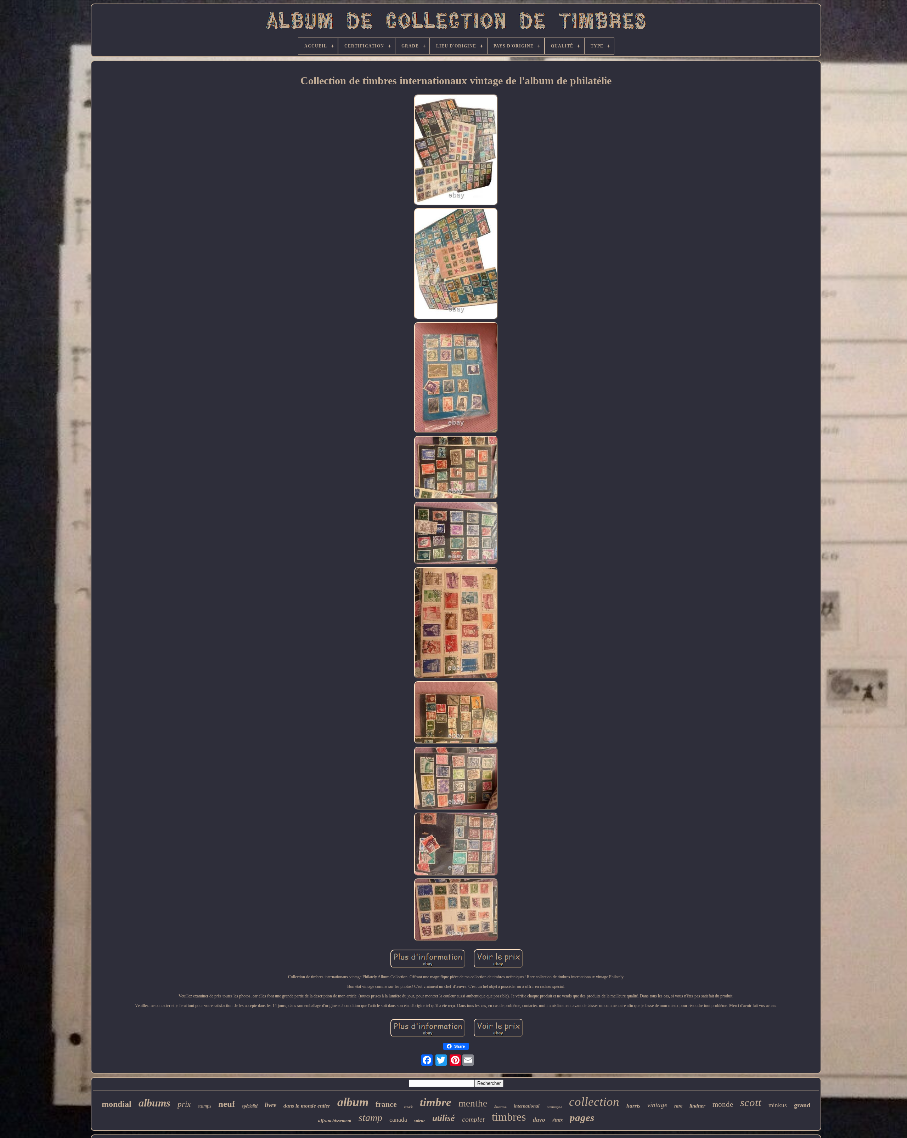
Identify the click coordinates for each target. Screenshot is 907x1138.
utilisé (443, 1118)
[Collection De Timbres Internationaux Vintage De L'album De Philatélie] (456, 150)
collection (594, 1102)
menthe (472, 1103)
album (352, 1102)
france (386, 1104)
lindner (697, 1106)
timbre (435, 1102)
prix (184, 1104)
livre (270, 1105)
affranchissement (334, 1120)
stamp (370, 1117)
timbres (509, 1116)
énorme (500, 1107)
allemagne (554, 1107)
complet (473, 1119)
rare (678, 1106)
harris (633, 1106)
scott (750, 1102)
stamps (204, 1106)
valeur (419, 1120)
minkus (777, 1105)
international (527, 1106)
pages (582, 1117)
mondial (116, 1104)
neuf (226, 1104)
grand (802, 1105)
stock (408, 1107)
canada (398, 1119)
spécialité (250, 1106)
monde (722, 1104)
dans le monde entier (306, 1106)
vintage (657, 1105)
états (557, 1120)
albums (154, 1103)
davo (539, 1119)
